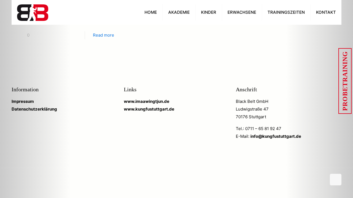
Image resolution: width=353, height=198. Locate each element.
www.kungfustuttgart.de (149, 109)
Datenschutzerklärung (34, 109)
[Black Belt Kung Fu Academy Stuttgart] (32, 12)
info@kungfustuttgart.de (275, 136)
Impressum (23, 101)
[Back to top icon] (335, 179)
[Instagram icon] (322, 180)
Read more (103, 35)
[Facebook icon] (316, 180)
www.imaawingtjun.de (146, 101)
